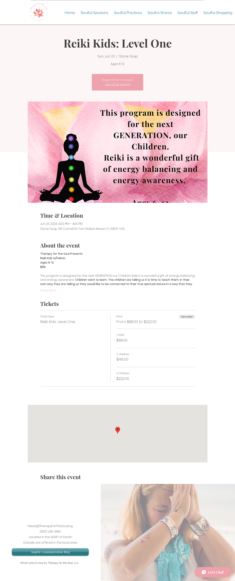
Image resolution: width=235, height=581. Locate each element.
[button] (94, 13)
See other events (117, 84)
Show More (48, 290)
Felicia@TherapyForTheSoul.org (50, 526)
